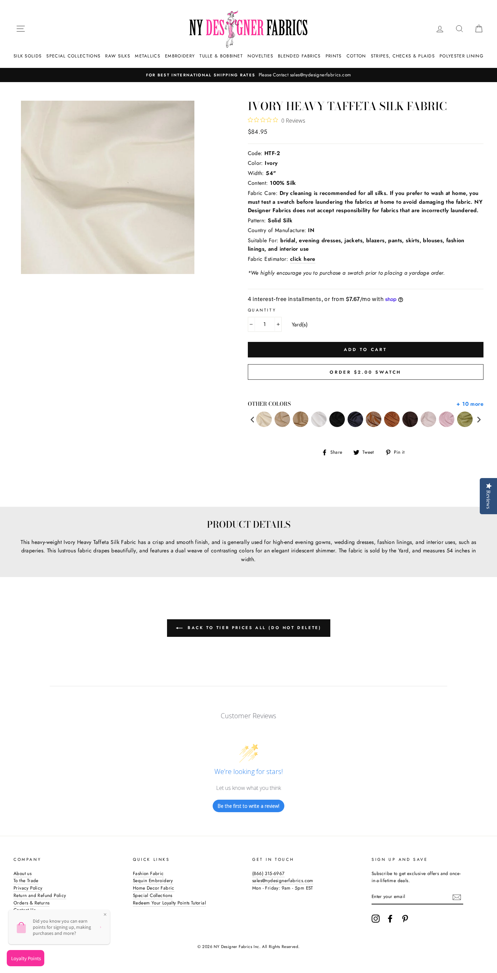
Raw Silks (117, 56)
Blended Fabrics (299, 56)
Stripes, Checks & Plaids (403, 56)
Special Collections (73, 56)
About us (22, 873)
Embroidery (180, 56)
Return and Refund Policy (40, 895)
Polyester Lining (461, 56)
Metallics (147, 56)
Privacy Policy (28, 887)
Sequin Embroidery (153, 880)
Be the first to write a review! (248, 806)
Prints (334, 56)
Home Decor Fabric (153, 887)
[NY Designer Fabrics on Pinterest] (405, 919)
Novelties (260, 56)
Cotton (356, 56)
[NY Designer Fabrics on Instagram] (376, 919)
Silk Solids (28, 56)
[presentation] (252, 419)
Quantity (262, 310)
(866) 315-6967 (268, 873)
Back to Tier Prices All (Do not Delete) (253, 628)
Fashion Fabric (148, 873)
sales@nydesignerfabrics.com (282, 880)
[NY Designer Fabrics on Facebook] (390, 919)
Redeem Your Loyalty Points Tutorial (169, 902)
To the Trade (26, 880)
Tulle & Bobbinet (221, 56)
